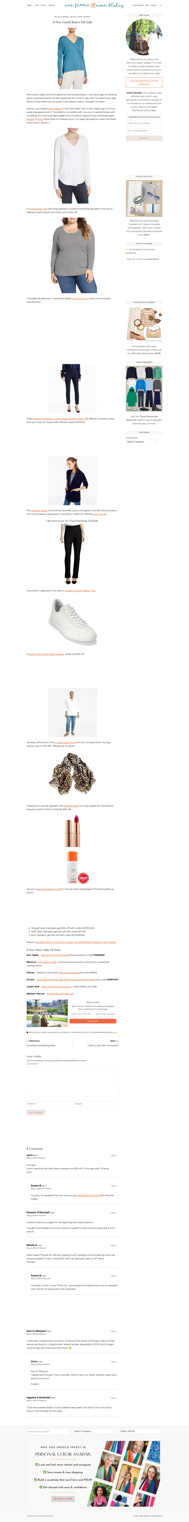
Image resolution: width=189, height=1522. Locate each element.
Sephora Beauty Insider (50, 889)
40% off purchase (68, 972)
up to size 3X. (100, 514)
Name (32, 1103)
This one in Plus (80, 298)
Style (37, 5)
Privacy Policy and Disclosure (40, 1516)
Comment (33, 1063)
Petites (39, 119)
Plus (93, 590)
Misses (30, 119)
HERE (158, 353)
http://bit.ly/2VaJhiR (88, 1195)
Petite (86, 590)
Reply (113, 1155)
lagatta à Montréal (38, 1397)
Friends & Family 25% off (60, 993)
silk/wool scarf (71, 805)
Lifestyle (51, 5)
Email (79, 1103)
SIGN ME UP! (92, 1021)
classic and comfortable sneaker (46, 654)
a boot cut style (73, 590)
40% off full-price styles (53, 955)
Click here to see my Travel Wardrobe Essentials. (72, 520)
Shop (147, 5)
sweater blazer (39, 510)
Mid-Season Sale (47, 962)
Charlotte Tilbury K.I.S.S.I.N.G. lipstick (54, 942)
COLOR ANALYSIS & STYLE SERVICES (144, 82)
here (115, 1032)
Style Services (138, 5)
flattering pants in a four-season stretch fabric (59, 418)
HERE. (146, 234)
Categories (132, 437)
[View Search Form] (160, 5)
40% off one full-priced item (56, 986)
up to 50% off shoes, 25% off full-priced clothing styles (66, 979)
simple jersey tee (38, 208)
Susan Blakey (63, 17)
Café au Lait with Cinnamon (103, 1043)
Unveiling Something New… (42, 1043)
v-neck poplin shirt (65, 742)
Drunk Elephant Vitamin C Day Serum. (95, 942)
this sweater (54, 108)
